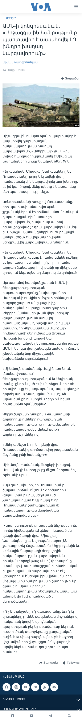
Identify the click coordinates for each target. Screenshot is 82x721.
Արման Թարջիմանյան (20, 62)
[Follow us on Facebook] (7, 687)
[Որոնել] (69, 715)
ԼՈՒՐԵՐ (9, 18)
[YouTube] (31, 715)
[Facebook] (12, 715)
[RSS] (45, 687)
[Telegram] (50, 715)
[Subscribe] (54, 687)
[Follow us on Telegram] (35, 687)
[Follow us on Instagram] (16, 687)
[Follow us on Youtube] (26, 687)
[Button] (70, 78)
